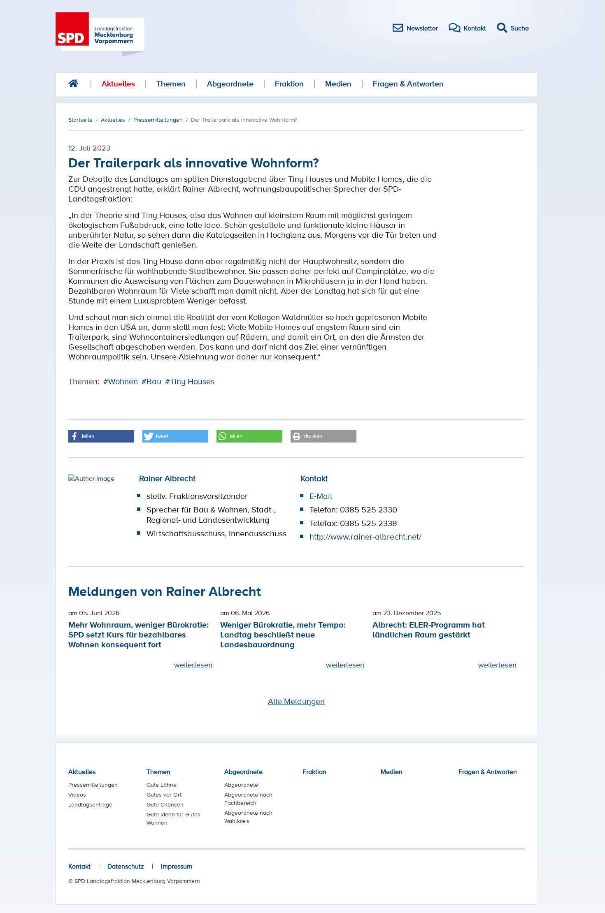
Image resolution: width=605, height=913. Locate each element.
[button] (101, 436)
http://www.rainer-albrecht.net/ (365, 536)
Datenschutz (125, 866)
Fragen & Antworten (408, 83)
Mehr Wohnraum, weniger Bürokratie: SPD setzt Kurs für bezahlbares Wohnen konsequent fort (138, 634)
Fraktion (289, 83)
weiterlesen (193, 664)
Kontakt (79, 866)
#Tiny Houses (189, 381)
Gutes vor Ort (164, 794)
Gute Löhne (162, 785)
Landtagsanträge (90, 804)
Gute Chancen (165, 804)
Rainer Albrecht (167, 478)
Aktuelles (118, 83)
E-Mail (320, 496)
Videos (77, 794)
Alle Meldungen (296, 701)
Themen (171, 83)
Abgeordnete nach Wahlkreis (248, 817)
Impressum (176, 866)
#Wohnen (120, 381)
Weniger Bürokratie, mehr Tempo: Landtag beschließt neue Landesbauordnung (282, 634)
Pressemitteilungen (93, 785)
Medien (338, 83)
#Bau (151, 381)
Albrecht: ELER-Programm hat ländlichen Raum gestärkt (428, 629)
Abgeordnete (230, 83)
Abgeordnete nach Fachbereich (248, 798)
